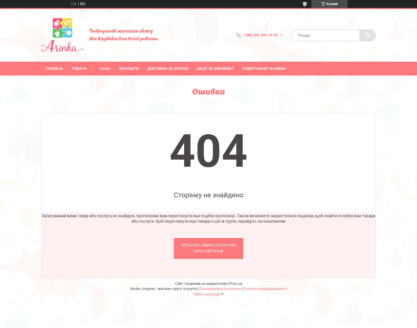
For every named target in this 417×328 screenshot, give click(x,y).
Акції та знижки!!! (215, 68)
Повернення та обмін (264, 68)
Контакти (129, 68)
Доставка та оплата (167, 68)
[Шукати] (367, 35)
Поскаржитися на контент (220, 289)
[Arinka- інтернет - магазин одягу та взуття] (62, 35)
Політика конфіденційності (265, 289)
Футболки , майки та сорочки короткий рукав (208, 248)
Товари (79, 68)
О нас (105, 68)
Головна (54, 68)
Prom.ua (235, 284)
